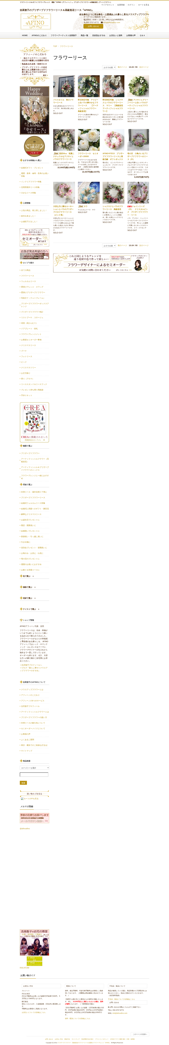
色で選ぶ (28, 576)
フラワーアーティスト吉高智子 (64, 35)
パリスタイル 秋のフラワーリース (63, 101)
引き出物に (25, 542)
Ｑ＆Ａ (142, 35)
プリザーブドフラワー (30, 453)
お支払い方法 (59, 1039)
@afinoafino (25, 828)
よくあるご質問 (27, 740)
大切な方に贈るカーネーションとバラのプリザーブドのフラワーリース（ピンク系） (63, 210)
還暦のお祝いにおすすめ (31, 564)
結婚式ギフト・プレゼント (32, 168)
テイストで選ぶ (31, 609)
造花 (34, 960)
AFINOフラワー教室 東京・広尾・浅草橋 (122, 1039)
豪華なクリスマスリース (31, 514)
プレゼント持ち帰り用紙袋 (32, 390)
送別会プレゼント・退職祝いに (34, 548)
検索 (23, 782)
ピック (24, 362)
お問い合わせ (93, 26)
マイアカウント (107, 5)
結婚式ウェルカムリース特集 (33, 503)
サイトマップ (26, 751)
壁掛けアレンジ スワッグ (33, 287)
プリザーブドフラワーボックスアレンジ (35, 304)
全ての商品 (25, 270)
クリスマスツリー (28, 367)
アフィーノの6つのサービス (32, 701)
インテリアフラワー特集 (31, 182)
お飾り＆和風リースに (30, 570)
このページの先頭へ (140, 1034)
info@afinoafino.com (111, 22)
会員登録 (121, 5)
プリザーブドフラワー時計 (32, 312)
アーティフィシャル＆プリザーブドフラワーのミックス (35, 468)
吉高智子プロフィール (30, 706)
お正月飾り (25, 373)
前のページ (122, 67)
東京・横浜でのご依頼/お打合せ (34, 745)
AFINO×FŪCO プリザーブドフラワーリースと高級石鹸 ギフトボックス (113, 156)
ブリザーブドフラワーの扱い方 (34, 717)
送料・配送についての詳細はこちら (77, 1018)
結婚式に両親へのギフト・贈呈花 (35, 509)
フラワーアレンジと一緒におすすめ (35, 476)
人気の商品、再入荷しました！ (34, 210)
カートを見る (143, 5)
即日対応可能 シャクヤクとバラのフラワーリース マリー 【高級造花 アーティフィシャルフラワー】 (113, 105)
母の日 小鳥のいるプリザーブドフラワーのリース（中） (137, 156)
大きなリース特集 (28, 193)
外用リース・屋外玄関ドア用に (34, 492)
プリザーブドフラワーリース (33, 497)
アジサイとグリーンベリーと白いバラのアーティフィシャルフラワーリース (137, 104)
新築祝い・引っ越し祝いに (32, 536)
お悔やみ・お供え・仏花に (32, 553)
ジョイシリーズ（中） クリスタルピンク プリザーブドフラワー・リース (137, 210)
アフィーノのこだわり (30, 695)
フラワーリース (66, 46)
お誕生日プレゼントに (30, 520)
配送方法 (67, 1039)
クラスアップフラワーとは (32, 689)
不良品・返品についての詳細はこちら (121, 999)
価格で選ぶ (29, 587)
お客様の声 (131, 35)
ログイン (131, 5)
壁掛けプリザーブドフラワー (33, 292)
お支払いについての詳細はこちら (34, 1012)
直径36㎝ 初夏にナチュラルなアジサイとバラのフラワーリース (63, 156)
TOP (55, 46)
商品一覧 (84, 35)
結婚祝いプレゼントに (30, 531)
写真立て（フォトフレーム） (33, 298)
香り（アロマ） (27, 379)
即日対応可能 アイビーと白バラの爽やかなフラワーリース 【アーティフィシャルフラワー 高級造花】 (88, 105)
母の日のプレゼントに (30, 559)
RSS (22, 968)
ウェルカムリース (28, 281)
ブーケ (24, 351)
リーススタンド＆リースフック (34, 384)
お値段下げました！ (29, 221)
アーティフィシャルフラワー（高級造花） (35, 460)
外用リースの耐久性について (33, 723)
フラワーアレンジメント (31, 334)
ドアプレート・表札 (29, 329)
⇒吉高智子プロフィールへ (31, 665)
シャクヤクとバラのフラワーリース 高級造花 (113, 207)
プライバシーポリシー (101, 1039)
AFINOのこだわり (39, 35)
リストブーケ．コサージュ (32, 317)
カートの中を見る (31, 798)
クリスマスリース (28, 345)
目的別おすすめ (98, 35)
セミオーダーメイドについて (33, 728)
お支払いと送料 (115, 35)
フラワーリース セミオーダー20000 (88, 154)
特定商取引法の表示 (87, 1039)
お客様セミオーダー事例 (31, 340)
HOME (25, 35)
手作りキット (26, 395)
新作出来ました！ (28, 216)
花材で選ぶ (29, 598)
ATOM (26, 968)
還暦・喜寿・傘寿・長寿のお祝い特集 (35, 174)
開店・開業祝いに (28, 525)
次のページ (144, 67)
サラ (86, 206)
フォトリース (26, 356)
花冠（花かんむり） (29, 323)
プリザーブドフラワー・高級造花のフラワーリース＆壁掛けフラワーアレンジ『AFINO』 (84, 1042)
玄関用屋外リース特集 (30, 187)
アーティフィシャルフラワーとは (35, 712)
